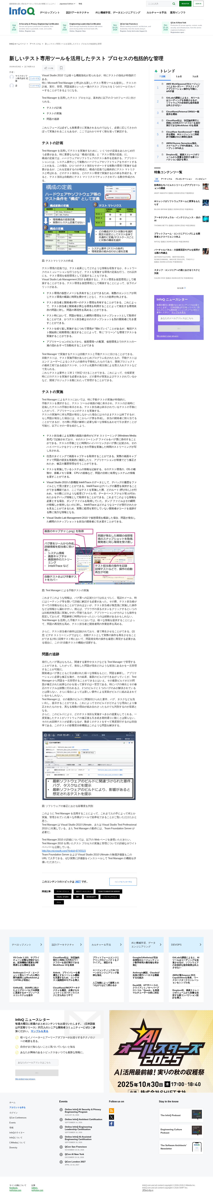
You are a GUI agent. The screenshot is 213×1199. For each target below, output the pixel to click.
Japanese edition (66, 4)
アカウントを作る (17, 1107)
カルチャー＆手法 (157, 12)
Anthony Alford (162, 257)
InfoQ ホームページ (17, 44)
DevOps (176, 944)
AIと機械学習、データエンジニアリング (117, 12)
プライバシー (147, 1190)
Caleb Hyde (159, 278)
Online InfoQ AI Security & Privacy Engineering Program (83, 1110)
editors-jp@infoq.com (37, 1189)
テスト (59, 902)
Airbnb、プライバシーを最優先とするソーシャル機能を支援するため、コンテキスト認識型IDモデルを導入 (66, 976)
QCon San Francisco (76, 1146)
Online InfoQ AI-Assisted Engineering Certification (78, 1138)
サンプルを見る (179, 312)
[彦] (11, 85)
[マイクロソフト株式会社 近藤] (11, 77)
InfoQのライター (16, 1132)
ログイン (14, 1112)
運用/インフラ (178, 12)
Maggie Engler (176, 259)
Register (185, 4)
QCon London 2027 (75, 1161)
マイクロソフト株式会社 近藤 (21, 78)
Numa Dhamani (161, 259)
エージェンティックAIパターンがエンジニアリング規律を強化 (106, 972)
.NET (78, 881)
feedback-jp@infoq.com (15, 1189)
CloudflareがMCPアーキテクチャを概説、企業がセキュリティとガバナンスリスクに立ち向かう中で (66, 991)
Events (12, 1123)
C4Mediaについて (17, 1142)
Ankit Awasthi (161, 193)
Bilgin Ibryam (160, 209)
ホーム (12, 1102)
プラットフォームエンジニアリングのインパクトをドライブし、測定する (106, 960)
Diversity (13, 1147)
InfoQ (157, 242)
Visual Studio (63, 897)
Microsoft (91, 897)
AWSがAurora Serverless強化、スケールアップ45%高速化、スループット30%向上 (182, 145)
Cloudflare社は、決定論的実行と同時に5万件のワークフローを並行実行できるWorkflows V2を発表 (183, 123)
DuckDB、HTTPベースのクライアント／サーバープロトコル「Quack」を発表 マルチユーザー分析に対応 (147, 989)
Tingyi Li (190, 259)
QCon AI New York (74, 1154)
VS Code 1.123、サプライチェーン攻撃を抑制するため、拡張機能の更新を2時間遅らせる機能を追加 (26, 961)
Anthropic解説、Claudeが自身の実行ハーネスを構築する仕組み (146, 975)
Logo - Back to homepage (22, 11)
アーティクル (35, 44)
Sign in (198, 4)
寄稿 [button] (80, 4)
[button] (179, 328)
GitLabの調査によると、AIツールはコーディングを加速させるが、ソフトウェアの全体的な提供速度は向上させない (183, 101)
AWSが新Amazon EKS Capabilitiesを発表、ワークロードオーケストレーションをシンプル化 (185, 979)
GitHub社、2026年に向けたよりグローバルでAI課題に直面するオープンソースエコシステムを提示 (26, 991)
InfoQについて (15, 1137)
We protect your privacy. (168, 336)
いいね (50, 68)
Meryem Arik (178, 257)
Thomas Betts (161, 225)
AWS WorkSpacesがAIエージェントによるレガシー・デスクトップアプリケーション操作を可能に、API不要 (183, 88)
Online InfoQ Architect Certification (83, 1119)
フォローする (34, 78)
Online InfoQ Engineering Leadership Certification (78, 1128)
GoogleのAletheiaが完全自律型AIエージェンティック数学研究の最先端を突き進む (146, 961)
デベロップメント (50, 12)
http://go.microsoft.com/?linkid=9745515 (64, 850)
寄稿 (11, 1127)
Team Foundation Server (109, 891)
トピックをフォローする (123, 882)
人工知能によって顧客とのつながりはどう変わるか (106, 983)
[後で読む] (61, 68)
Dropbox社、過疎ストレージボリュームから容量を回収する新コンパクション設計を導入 (182, 157)
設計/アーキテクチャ (77, 12)
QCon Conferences (18, 1118)
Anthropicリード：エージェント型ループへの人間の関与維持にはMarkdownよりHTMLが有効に (26, 976)
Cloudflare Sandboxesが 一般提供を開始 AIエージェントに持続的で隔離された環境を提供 (182, 134)
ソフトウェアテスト (110, 897)
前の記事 (180, 288)
